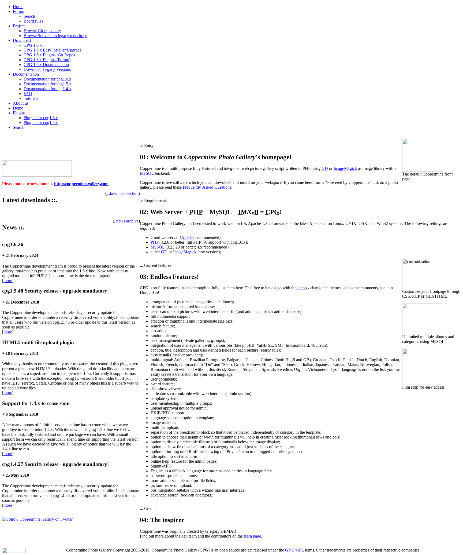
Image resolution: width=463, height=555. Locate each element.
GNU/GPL (294, 550)
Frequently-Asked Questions (207, 187)
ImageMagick (345, 168)
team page (252, 536)
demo (302, 288)
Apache (187, 237)
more (7, 280)
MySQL (147, 173)
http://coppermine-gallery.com (81, 183)
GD (325, 168)
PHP (154, 242)
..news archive (126, 221)
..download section (123, 193)
